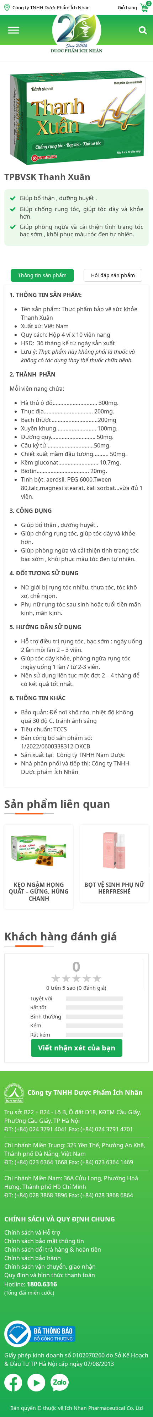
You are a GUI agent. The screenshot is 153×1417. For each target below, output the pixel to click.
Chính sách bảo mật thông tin (44, 1241)
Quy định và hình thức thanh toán (49, 1275)
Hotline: (30, 1288)
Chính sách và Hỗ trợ (32, 1232)
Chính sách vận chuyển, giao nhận (50, 1266)
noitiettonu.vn (23, 1309)
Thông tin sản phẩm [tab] (42, 275)
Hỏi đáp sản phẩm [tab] (113, 275)
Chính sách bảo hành (32, 1258)
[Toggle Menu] (13, 30)
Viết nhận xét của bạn (76, 1048)
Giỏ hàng (133, 7)
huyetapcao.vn (24, 1301)
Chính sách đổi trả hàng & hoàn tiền (52, 1249)
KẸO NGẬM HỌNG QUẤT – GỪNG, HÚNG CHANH (39, 891)
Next (148, 870)
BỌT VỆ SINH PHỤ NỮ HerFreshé (114, 888)
